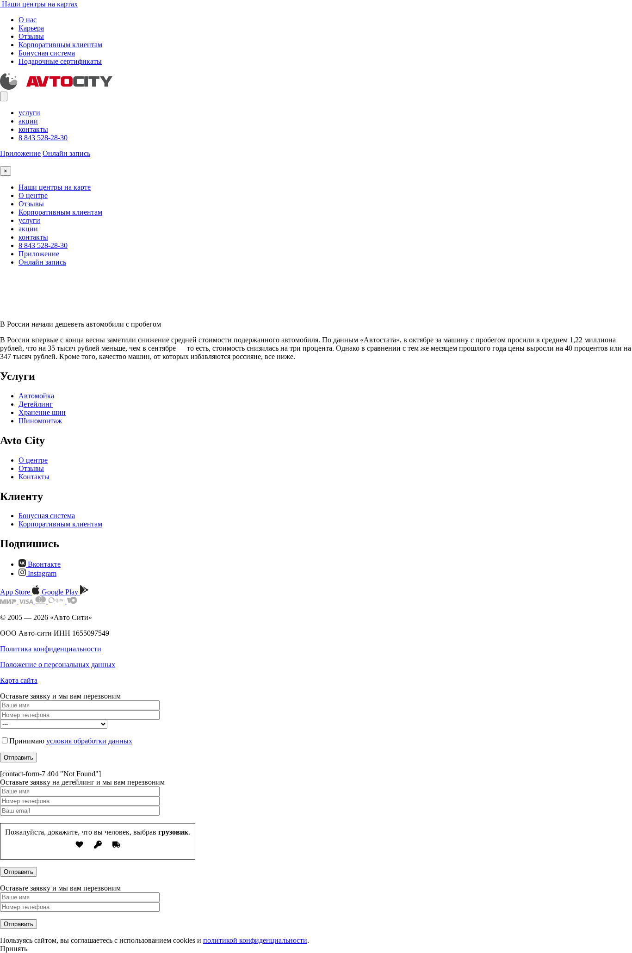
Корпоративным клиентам (60, 45)
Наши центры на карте (55, 187)
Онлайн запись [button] (66, 153)
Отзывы (31, 36)
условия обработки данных (89, 741)
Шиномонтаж (40, 421)
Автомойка (36, 396)
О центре (33, 195)
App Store (16, 592)
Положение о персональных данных (57, 664)
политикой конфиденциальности (255, 940)
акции (28, 121)
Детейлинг (36, 404)
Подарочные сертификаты (60, 61)
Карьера (31, 28)
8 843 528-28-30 (43, 138)
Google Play (61, 592)
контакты (33, 129)
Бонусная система (47, 53)
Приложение (20, 153)
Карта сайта (18, 680)
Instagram (41, 573)
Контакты (34, 477)
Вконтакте (43, 564)
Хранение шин (42, 412)
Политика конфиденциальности (50, 649)
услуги (29, 113)
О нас (28, 20)
